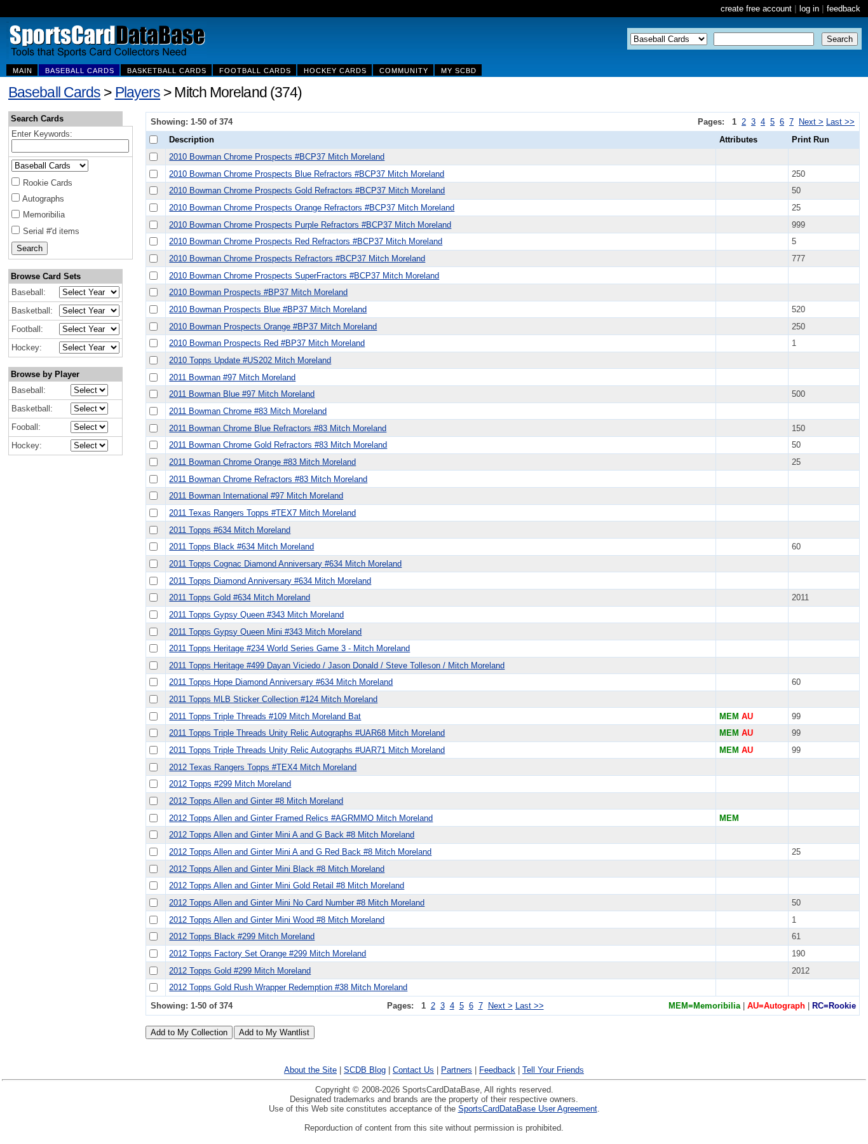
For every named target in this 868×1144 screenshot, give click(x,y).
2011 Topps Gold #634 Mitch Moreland (239, 597)
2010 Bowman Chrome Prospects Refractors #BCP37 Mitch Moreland (297, 258)
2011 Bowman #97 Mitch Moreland (232, 377)
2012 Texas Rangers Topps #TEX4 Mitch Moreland (262, 767)
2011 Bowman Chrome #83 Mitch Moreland (248, 411)
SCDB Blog (365, 1070)
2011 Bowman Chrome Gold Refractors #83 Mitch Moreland (278, 445)
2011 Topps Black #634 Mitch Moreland (241, 546)
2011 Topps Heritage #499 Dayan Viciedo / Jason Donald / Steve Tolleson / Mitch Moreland (337, 665)
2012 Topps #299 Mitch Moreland (230, 784)
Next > (811, 122)
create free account (756, 8)
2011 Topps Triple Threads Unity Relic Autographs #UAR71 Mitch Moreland (307, 750)
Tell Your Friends (553, 1070)
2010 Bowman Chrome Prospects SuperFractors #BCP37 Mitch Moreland (304, 275)
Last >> (840, 122)
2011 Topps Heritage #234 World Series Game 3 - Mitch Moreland (289, 648)
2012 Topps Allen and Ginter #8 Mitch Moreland (256, 801)
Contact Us (413, 1070)
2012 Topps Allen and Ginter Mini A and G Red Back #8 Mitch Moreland (300, 852)
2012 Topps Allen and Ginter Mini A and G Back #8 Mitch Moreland (291, 834)
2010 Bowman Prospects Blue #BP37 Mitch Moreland (268, 309)
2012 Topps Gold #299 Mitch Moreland (240, 970)
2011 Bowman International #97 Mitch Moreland (256, 495)
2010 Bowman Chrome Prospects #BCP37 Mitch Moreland (276, 157)
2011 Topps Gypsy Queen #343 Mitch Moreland (256, 614)
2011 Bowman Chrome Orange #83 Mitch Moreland (262, 462)
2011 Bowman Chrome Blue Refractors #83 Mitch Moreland (277, 428)
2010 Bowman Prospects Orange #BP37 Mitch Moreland (273, 326)
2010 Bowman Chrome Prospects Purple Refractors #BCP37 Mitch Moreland (310, 225)
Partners (456, 1070)
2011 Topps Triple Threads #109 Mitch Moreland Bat (265, 716)
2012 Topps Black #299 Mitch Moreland (242, 936)
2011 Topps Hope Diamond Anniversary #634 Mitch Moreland (281, 682)
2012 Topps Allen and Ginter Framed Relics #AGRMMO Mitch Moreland (301, 818)
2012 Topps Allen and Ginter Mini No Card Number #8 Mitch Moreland (296, 902)
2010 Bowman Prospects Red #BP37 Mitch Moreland (267, 343)
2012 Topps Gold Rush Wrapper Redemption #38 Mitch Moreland (288, 987)
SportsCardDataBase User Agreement (527, 1108)
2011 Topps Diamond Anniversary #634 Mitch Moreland (270, 581)
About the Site (310, 1070)
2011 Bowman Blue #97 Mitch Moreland (242, 394)
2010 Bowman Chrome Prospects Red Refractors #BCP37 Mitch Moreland (305, 241)
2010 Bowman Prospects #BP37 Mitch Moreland (258, 292)
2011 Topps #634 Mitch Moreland (229, 530)
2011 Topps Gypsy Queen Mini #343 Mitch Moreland (265, 632)
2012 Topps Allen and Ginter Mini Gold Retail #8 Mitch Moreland (286, 885)
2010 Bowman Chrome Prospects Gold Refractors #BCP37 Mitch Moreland (307, 190)
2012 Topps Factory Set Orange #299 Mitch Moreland (267, 953)
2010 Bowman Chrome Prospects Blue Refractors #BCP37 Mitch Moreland (306, 174)
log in (809, 8)
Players (138, 92)
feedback (843, 8)
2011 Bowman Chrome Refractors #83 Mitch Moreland (268, 479)
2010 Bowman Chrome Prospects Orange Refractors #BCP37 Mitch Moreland (311, 207)
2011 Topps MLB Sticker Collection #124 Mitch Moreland (273, 699)
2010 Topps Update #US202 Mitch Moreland (250, 360)
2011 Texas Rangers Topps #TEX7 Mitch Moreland (262, 513)
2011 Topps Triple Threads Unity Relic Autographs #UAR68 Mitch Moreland (307, 733)
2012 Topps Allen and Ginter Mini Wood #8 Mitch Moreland (276, 920)
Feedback (497, 1070)
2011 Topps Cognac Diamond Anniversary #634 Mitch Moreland (285, 564)
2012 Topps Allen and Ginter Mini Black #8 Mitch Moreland (276, 869)
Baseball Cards (54, 92)
